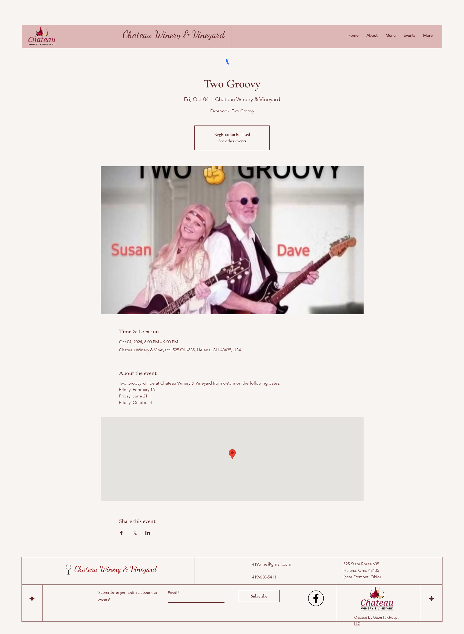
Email (173, 593)
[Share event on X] (134, 533)
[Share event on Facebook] (121, 533)
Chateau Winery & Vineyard (174, 34)
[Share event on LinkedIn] (147, 533)
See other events (232, 141)
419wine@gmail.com (271, 564)
